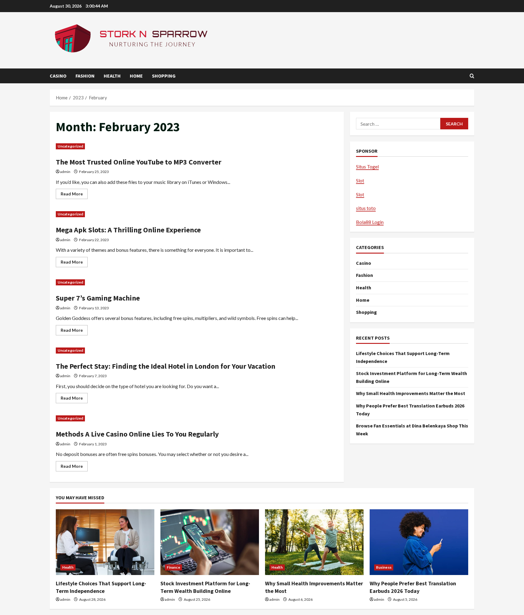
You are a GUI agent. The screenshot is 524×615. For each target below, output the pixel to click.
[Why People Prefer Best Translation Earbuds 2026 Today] (419, 542)
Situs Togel (367, 166)
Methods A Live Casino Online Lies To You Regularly (137, 434)
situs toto (366, 208)
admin (65, 171)
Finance (173, 567)
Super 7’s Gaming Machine (98, 298)
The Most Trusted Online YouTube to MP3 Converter (138, 162)
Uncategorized (70, 146)
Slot (360, 180)
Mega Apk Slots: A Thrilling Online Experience (128, 229)
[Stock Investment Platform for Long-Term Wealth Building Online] (209, 542)
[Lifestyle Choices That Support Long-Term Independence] (105, 542)
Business (383, 567)
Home (136, 76)
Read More (74, 195)
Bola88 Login (370, 222)
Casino (58, 76)
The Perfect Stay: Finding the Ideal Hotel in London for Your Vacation (165, 366)
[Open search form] (472, 76)
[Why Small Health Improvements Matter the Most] (314, 542)
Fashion (85, 76)
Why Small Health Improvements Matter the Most (410, 393)
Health (112, 76)
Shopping (164, 76)
